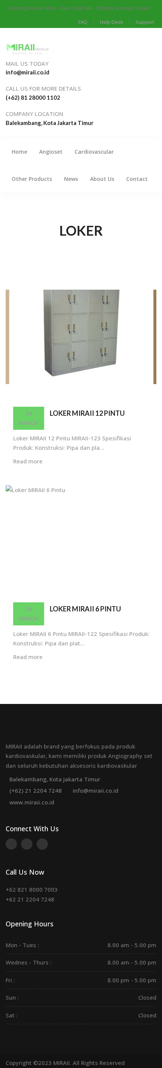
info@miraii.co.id (95, 790)
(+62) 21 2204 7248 (35, 790)
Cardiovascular (94, 151)
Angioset (51, 151)
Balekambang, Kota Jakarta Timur (54, 779)
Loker (81, 230)
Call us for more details (43, 88)
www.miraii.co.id (31, 802)
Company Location (34, 113)
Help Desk (111, 22)
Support (145, 22)
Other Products (32, 178)
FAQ (82, 22)
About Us (102, 178)
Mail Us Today (27, 63)
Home (19, 151)
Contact (137, 178)
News (71, 178)
